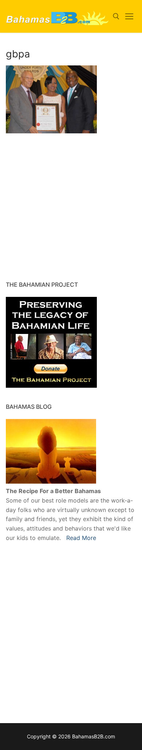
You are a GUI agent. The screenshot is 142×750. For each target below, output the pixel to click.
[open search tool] (116, 16)
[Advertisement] (51, 220)
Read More (81, 537)
